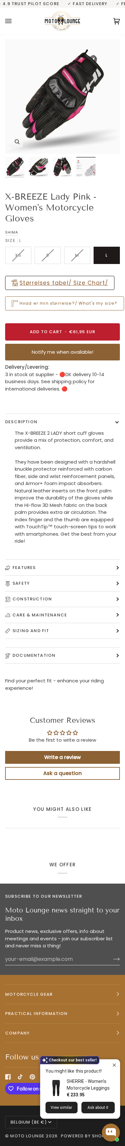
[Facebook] (8, 1077)
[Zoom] (17, 141)
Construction (32, 599)
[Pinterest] (32, 1077)
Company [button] (17, 1033)
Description (21, 422)
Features (24, 568)
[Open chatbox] (111, 1133)
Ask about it (98, 1107)
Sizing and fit (31, 631)
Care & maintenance (40, 615)
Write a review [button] (62, 757)
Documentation (34, 655)
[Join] (111, 959)
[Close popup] (114, 1065)
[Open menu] (14, 21)
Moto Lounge (28, 1136)
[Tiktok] (20, 1077)
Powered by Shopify (86, 1136)
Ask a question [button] (62, 773)
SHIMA (11, 232)
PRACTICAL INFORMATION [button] (36, 1013)
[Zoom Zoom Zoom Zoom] (62, 96)
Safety (21, 583)
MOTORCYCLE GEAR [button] (29, 994)
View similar (61, 1107)
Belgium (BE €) (29, 1122)
